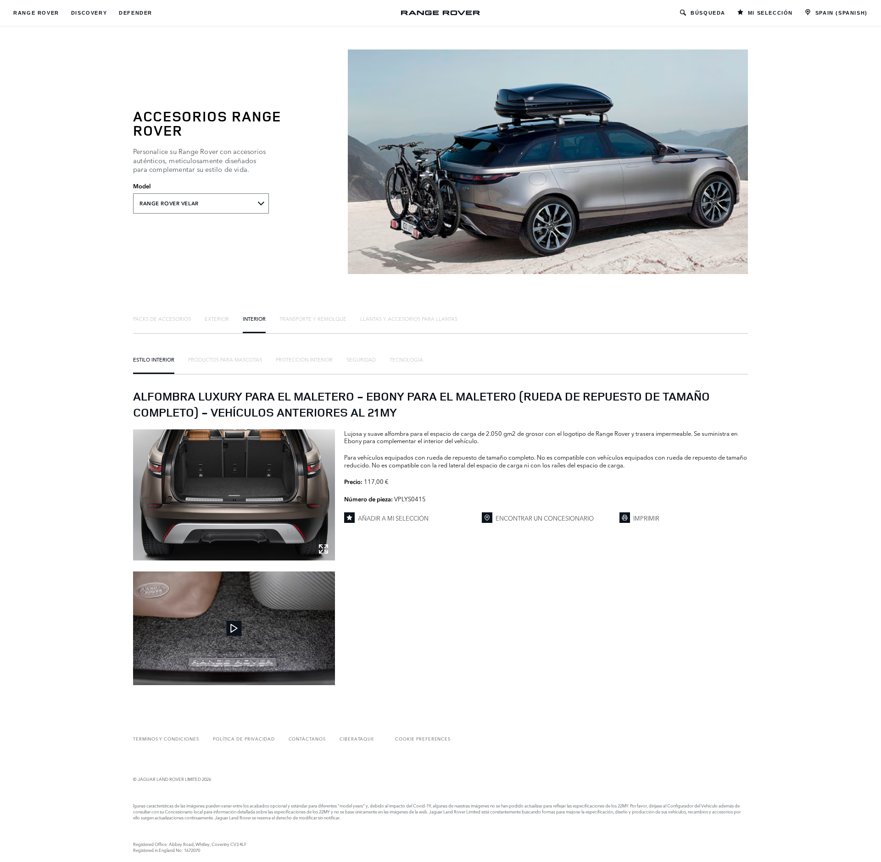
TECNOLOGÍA (406, 359)
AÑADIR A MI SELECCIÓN (393, 518)
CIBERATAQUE (357, 738)
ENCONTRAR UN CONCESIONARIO (545, 518)
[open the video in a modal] (234, 628)
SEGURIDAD (361, 359)
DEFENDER (135, 13)
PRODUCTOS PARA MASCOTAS (225, 359)
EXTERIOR (217, 318)
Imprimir (646, 518)
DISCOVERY (89, 13)
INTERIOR (254, 318)
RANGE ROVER (36, 13)
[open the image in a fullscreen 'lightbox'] (234, 494)
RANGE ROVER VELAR (169, 203)
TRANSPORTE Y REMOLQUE (312, 318)
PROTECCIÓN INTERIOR (304, 359)
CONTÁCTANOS (307, 738)
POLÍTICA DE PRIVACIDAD (244, 738)
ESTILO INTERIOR (153, 359)
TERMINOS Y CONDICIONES (166, 738)
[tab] (162, 318)
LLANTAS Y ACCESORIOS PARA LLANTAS (408, 318)
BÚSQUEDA (708, 13)
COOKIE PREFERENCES (423, 738)
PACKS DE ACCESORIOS (162, 318)
